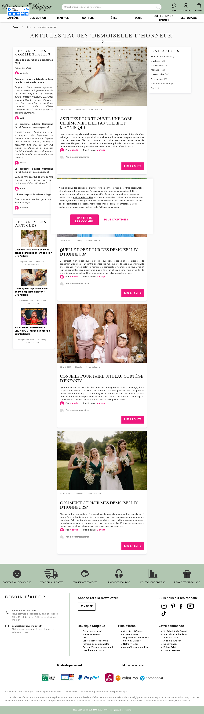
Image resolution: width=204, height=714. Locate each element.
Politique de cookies (83, 198)
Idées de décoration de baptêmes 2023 (34, 62)
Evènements (159, 79)
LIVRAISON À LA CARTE (51, 582)
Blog (29, 27)
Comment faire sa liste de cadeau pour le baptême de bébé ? (34, 81)
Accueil (16, 27)
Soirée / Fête (160, 74)
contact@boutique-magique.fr (27, 626)
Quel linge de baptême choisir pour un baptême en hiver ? (31, 290)
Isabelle (74, 150)
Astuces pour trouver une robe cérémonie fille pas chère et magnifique (96, 123)
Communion (159, 66)
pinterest (173, 606)
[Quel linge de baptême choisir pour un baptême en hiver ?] (34, 277)
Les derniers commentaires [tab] (33, 52)
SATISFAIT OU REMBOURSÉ (17, 582)
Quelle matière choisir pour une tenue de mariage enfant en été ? (33, 251)
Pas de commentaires (77, 157)
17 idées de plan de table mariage (33, 195)
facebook (181, 606)
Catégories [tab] (165, 51)
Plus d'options (116, 220)
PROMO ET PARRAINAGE (187, 582)
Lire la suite (132, 166)
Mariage (101, 150)
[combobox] (112, 7)
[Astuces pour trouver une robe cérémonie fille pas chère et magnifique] (102, 76)
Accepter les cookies (84, 220)
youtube (190, 606)
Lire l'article (21, 256)
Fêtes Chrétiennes (162, 57)
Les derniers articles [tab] (30, 223)
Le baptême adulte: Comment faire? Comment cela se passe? (34, 126)
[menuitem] (12, 18)
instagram (164, 606)
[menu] (102, 18)
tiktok (164, 613)
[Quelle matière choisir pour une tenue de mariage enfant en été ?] (34, 238)
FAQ (174, 11)
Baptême (158, 61)
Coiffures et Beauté (162, 84)
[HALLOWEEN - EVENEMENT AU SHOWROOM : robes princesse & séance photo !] (34, 316)
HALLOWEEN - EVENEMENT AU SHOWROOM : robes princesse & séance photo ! (32, 330)
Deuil (155, 88)
